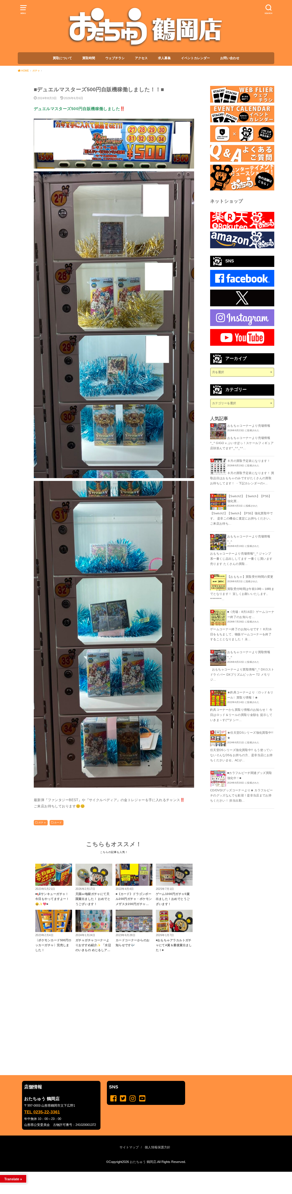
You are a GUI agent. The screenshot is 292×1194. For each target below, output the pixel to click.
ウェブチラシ (115, 58)
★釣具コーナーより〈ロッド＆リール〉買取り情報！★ (250, 695)
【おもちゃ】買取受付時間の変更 (250, 576)
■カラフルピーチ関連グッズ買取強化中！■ (249, 775)
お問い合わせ (229, 58)
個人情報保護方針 (157, 1147)
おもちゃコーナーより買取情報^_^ (248, 654)
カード (58, 822)
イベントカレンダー (195, 58)
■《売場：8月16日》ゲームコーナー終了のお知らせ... (250, 614)
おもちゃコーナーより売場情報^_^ (248, 539)
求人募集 (164, 58)
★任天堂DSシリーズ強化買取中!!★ (250, 735)
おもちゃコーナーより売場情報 (248, 425)
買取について (62, 58)
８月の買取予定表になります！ (248, 460)
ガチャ (42, 822)
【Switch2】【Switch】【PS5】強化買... (249, 498)
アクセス (141, 58)
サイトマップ (129, 1147)
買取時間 (88, 58)
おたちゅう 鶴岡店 (143, 1162)
